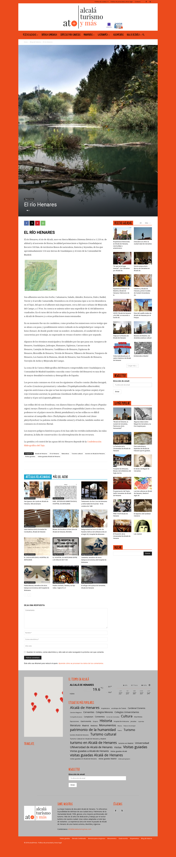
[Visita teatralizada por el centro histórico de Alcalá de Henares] (122, 348)
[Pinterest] (37, 223)
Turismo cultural (77, 453)
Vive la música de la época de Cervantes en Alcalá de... (142, 268)
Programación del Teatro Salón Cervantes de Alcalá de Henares (122, 493)
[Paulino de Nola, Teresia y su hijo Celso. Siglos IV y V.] (66, 575)
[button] (143, 35)
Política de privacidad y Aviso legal (122, 2)
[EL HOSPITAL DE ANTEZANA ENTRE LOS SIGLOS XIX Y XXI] (66, 546)
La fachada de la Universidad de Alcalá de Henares (121, 448)
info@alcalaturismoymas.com (79, 829)
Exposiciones (74, 721)
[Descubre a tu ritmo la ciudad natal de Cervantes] (143, 233)
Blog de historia (133, 35)
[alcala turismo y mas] (88, 17)
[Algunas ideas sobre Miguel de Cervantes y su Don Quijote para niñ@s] (143, 413)
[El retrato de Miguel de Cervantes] (143, 460)
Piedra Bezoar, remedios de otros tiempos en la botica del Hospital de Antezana (36, 588)
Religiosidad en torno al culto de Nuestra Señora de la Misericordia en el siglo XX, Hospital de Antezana (94, 532)
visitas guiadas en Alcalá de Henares (83, 759)
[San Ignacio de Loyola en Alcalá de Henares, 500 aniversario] (37, 490)
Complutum (88, 716)
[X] (150, 1)
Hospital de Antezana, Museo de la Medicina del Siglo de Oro (122, 471)
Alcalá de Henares (41, 453)
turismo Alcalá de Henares (79, 735)
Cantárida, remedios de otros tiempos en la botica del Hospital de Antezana (93, 560)
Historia (106, 720)
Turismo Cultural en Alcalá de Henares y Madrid (88, 739)
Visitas (118, 747)
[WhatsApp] (43, 223)
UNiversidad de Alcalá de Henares (91, 747)
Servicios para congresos (70, 35)
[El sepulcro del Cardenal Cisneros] (143, 505)
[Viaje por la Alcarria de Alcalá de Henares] (122, 327)
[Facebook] (146, 1)
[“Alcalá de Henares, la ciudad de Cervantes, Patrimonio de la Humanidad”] (122, 413)
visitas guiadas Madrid (107, 758)
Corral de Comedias (112, 717)
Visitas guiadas (29, 35)
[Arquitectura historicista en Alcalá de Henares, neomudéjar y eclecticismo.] (122, 233)
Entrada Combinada (49, 35)
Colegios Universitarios (127, 712)
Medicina (94, 725)
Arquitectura (105, 708)
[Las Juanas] (143, 526)
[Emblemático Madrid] (143, 348)
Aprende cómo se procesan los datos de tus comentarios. (81, 663)
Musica (120, 726)
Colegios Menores (104, 712)
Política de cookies (101, 2)
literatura (75, 725)
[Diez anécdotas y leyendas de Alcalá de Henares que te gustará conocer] (143, 438)
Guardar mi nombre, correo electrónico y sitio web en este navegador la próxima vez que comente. (65, 652)
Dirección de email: (121, 381)
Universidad (142, 743)
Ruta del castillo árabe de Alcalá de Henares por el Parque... (142, 315)
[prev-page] (25, 595)
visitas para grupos (124, 759)
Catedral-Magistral (76, 712)
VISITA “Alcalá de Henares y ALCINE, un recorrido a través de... (122, 315)
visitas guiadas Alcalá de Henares (49, 456)
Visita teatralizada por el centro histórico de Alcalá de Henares (122, 358)
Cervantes (88, 712)
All (141, 223)
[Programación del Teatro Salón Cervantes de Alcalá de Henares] (122, 483)
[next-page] (29, 595)
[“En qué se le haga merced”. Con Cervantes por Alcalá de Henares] (122, 258)
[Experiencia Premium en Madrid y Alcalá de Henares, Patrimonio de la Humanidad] (122, 280)
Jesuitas (133, 721)
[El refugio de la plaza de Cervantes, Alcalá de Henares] (94, 575)
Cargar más (132, 366)
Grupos (95, 721)
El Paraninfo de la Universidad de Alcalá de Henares (121, 536)
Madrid (85, 725)
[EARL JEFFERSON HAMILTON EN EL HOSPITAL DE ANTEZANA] (66, 490)
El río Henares (54, 453)
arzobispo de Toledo (118, 708)
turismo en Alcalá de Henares (95, 453)
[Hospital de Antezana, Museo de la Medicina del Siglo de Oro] (122, 460)
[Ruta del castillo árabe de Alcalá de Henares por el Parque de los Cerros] (143, 305)
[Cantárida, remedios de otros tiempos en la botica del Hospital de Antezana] (94, 546)
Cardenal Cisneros (136, 708)
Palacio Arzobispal (129, 726)
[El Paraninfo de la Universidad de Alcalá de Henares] (122, 526)
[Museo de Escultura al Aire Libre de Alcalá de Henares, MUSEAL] (66, 518)
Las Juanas (138, 534)
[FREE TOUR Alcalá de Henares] (122, 505)
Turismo (129, 730)
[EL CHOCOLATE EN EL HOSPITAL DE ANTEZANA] (37, 546)
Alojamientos (118, 35)
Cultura (126, 716)
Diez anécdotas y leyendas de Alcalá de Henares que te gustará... (142, 448)
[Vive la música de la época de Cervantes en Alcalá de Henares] (143, 258)
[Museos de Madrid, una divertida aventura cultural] (143, 327)
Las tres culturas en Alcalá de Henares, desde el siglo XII (143, 493)
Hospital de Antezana (121, 721)
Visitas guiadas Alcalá (119, 751)
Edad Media (138, 717)
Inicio (26, 42)
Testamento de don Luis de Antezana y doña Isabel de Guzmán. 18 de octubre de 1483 (94, 503)
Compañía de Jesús (76, 717)
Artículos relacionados (38, 476)
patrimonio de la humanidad (93, 729)
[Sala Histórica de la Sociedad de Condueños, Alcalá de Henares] (37, 518)
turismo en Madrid (125, 743)
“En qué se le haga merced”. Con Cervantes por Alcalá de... (121, 268)
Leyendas (141, 721)
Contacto (138, 2)
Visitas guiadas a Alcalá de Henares (89, 751)
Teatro (119, 730)
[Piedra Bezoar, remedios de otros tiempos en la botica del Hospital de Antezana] (37, 575)
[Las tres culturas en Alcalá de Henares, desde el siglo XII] (143, 483)
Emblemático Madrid (141, 356)
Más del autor (60, 476)
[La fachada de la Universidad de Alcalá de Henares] (122, 438)
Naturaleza (65, 453)
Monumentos (88, 35)
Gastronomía (103, 35)
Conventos (100, 716)
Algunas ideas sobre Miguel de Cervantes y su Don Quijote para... (142, 424)
